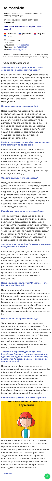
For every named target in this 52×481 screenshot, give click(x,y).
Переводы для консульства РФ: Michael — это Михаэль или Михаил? (24, 284)
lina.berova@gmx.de (17, 49)
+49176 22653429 (22, 45)
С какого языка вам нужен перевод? (19, 178)
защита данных (32, 57)
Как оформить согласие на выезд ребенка (22, 211)
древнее (6, 473)
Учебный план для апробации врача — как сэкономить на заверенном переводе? (22, 68)
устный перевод (41, 54)
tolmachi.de (14, 8)
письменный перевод (12, 57)
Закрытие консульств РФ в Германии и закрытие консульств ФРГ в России (25, 245)
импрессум (44, 57)
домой (7, 54)
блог (23, 57)
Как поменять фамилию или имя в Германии (23, 397)
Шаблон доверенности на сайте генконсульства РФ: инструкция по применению (25, 143)
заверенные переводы (22, 54)
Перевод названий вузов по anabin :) (19, 106)
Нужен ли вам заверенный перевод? (19, 318)
